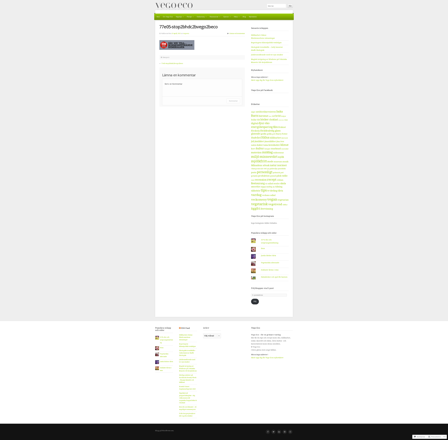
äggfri (255, 208)
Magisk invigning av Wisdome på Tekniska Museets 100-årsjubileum (188, 368)
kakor (260, 145)
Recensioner (214, 17)
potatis (254, 176)
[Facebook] (268, 432)
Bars (270, 116)
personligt (264, 172)
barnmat (263, 115)
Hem (158, 17)
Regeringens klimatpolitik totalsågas (266, 43)
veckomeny (259, 199)
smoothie (255, 187)
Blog (244, 17)
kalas (265, 145)
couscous (281, 120)
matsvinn (256, 152)
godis (263, 134)
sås (274, 187)
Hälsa (236, 17)
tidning (278, 187)
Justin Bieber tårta (268, 255)
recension (261, 179)
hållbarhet (275, 138)
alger (253, 112)
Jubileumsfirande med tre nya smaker (267, 55)
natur (273, 165)
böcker (265, 119)
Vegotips (179, 17)
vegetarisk (259, 204)
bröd (278, 115)
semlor (277, 183)
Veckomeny (201, 17)
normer (282, 165)
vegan (272, 199)
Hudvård (256, 137)
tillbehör (255, 190)
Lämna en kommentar (237, 33)
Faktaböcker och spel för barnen (274, 277)
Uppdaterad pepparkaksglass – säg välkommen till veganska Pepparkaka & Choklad (188, 398)
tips (264, 190)
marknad (276, 148)
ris (266, 184)
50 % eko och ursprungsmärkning (166, 340)
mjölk (281, 157)
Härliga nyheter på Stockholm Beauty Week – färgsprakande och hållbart (187, 378)
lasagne (267, 149)
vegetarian (283, 200)
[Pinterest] (285, 432)
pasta (253, 172)
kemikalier (274, 145)
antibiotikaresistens (266, 112)
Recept (189, 17)
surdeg (269, 187)
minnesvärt (268, 156)
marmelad (284, 149)
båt (258, 120)
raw (252, 180)
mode (270, 161)
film (275, 127)
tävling (273, 190)
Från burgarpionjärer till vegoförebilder (187, 415)
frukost (282, 127)
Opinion (226, 17)
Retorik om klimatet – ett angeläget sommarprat (187, 408)
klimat (284, 144)
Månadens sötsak (260, 165)
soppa (263, 187)
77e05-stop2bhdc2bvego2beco (172, 63)
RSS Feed (185, 328)
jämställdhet (270, 141)
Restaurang (258, 183)
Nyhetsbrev (253, 17)
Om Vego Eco (168, 17)
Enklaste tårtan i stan (270, 270)
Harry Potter (281, 134)
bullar (254, 120)
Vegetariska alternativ (270, 263)
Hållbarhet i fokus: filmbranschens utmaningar (186, 337)
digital (254, 123)
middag (267, 152)
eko (267, 123)
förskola (255, 131)
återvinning (267, 208)
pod (282, 173)
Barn (254, 115)
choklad (273, 119)
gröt (273, 134)
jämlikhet (259, 141)
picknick (276, 173)
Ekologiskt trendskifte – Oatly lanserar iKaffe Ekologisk (187, 353)
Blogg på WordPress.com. (164, 430)
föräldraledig (267, 130)
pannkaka (282, 169)
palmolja (273, 169)
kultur (260, 148)
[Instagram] (290, 432)
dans (286, 120)
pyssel (273, 176)
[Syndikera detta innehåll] (180, 328)
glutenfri (255, 133)
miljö (255, 156)
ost (265, 168)
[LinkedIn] (279, 432)
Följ (255, 301)
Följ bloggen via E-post (262, 288)
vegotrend (275, 204)
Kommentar (233, 101)
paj (268, 169)
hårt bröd (284, 138)
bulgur (283, 116)
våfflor (285, 205)
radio (284, 175)
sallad (270, 183)
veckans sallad (268, 195)
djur (261, 123)
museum (278, 161)
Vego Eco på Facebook (262, 90)
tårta (280, 190)
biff (273, 116)
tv (268, 190)
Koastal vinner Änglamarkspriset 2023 (187, 388)
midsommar (278, 153)
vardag (256, 195)
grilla (269, 134)
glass (278, 130)
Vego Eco (173, 6)
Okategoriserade (257, 169)
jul (252, 141)
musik (285, 161)
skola (283, 183)
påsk (278, 176)
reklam (280, 180)
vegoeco (186, 33)
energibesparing (262, 127)
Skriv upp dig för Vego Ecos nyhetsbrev (267, 80)
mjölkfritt (259, 161)
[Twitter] (273, 432)
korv (253, 148)
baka (279, 111)
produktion (264, 176)
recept (271, 179)
